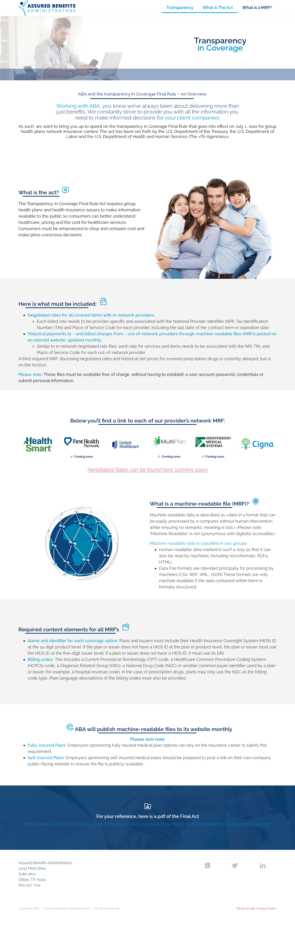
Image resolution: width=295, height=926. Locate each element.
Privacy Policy (267, 908)
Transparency (179, 7)
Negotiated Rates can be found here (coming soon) (148, 470)
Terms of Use (245, 908)
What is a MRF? (257, 7)
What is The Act (218, 7)
